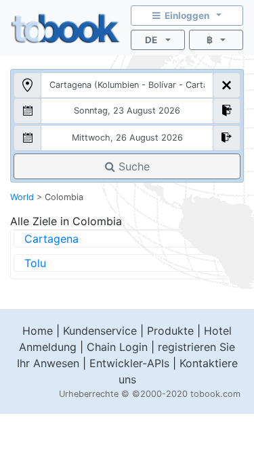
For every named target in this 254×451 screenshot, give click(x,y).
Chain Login (117, 347)
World (22, 197)
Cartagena (51, 238)
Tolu (35, 263)
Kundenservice (100, 330)
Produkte (170, 330)
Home (37, 330)
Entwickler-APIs (129, 363)
